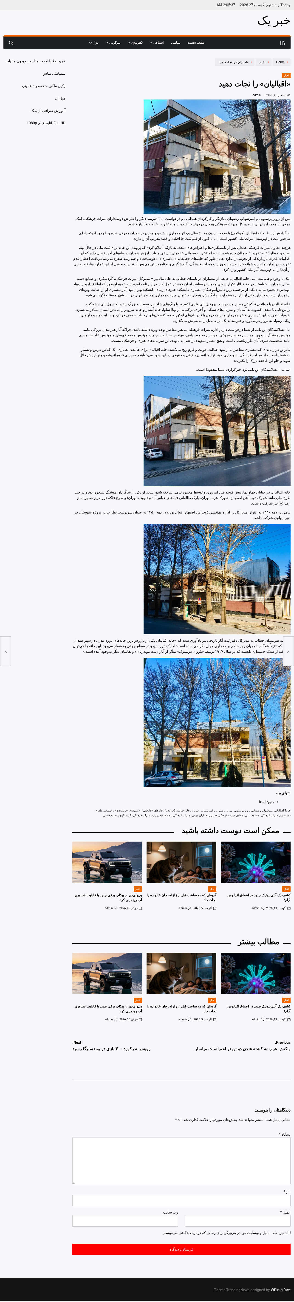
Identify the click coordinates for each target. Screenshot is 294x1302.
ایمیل (285, 1212)
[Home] (281, 66)
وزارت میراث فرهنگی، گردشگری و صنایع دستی (130, 815)
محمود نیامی (252, 815)
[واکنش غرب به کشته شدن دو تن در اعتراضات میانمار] (288, 651)
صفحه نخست (196, 42)
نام (287, 1192)
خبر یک (274, 20)
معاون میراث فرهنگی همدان (226, 815)
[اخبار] (262, 66)
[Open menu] (283, 42)
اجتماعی (158, 42)
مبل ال (60, 98)
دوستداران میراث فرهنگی (276, 815)
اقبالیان (279, 810)
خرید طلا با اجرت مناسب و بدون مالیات (35, 61)
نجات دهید (165, 815)
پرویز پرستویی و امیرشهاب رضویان (212, 810)
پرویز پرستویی (242, 810)
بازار (96, 42)
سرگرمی (115, 42)
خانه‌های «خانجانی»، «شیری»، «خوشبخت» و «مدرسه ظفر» (129, 810)
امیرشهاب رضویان (262, 810)
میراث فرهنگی (181, 815)
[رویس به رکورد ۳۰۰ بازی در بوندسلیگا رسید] (5, 651)
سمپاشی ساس (53, 73)
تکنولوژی (137, 42)
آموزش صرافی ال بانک (48, 110)
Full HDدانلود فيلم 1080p (46, 123)
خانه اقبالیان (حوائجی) (177, 810)
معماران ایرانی (200, 815)
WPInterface (281, 1290)
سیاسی (176, 42)
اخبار (286, 75)
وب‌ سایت (170, 1212)
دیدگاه (285, 1134)
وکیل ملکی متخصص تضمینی (43, 86)
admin (257, 95)
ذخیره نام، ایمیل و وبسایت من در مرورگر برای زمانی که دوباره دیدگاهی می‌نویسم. (224, 1233)
